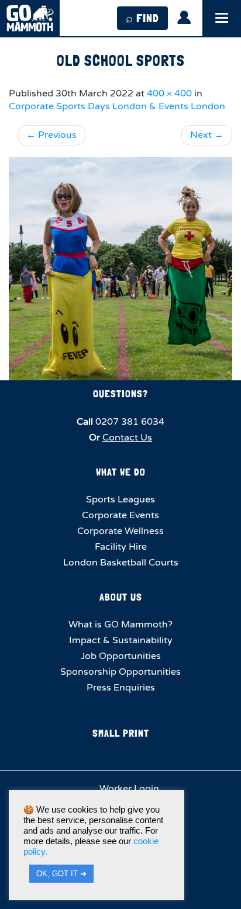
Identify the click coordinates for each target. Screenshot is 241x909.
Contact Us (127, 437)
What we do (121, 472)
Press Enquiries (121, 687)
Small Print (120, 733)
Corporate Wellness (120, 531)
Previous (51, 135)
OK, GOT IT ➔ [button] (61, 873)
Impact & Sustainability (121, 640)
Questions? (120, 393)
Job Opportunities (121, 656)
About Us (120, 597)
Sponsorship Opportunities (120, 672)
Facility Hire (121, 547)
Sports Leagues (120, 499)
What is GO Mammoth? (120, 624)
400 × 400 (169, 93)
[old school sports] (120, 268)
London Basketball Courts (120, 562)
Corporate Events (120, 515)
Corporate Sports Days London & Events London (117, 106)
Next (206, 135)
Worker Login (128, 788)
